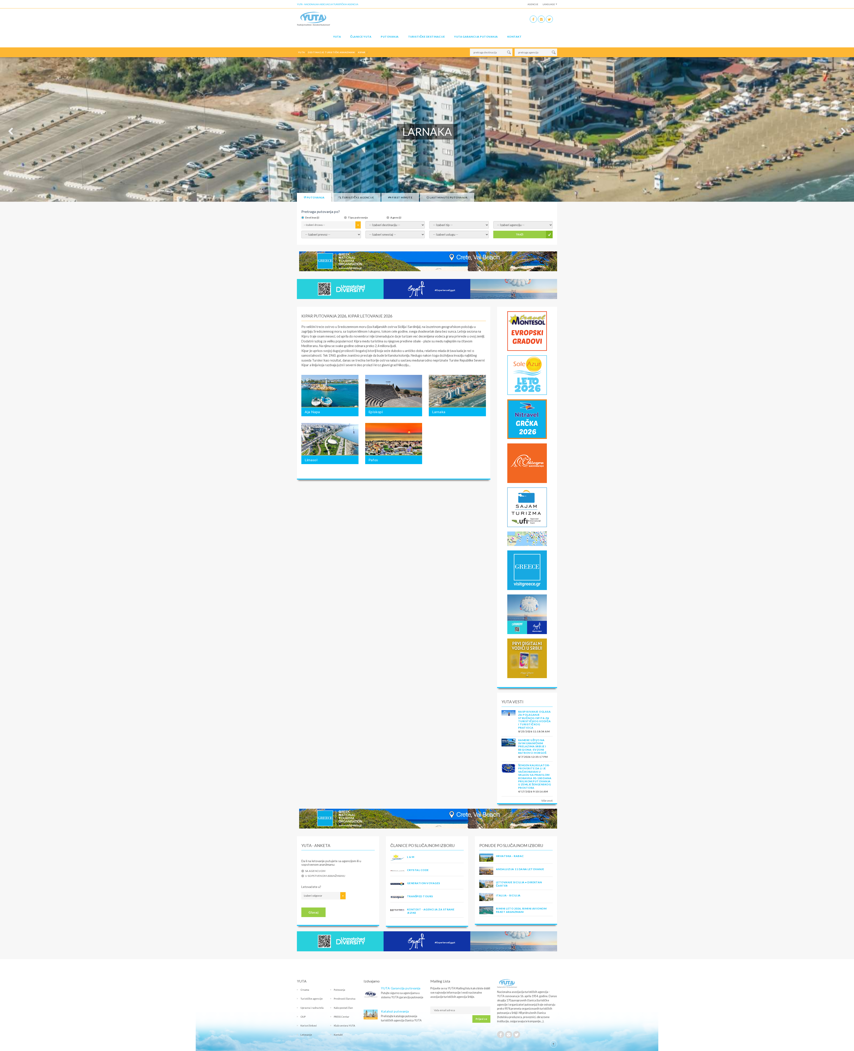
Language (549, 4)
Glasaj (313, 912)
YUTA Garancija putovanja (400, 988)
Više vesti (547, 800)
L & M (410, 857)
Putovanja (390, 36)
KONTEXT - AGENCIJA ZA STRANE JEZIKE (430, 911)
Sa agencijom (315, 871)
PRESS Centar (341, 1016)
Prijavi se (481, 1018)
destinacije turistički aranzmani (331, 52)
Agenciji (395, 217)
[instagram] (541, 19)
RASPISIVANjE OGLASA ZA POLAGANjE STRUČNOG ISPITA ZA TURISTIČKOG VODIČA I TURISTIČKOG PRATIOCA (534, 719)
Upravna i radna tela (312, 1007)
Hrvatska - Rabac (510, 856)
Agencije (533, 4)
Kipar (305, 351)
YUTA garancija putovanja (476, 36)
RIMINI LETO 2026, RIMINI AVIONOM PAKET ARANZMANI (521, 910)
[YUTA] (313, 18)
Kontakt (514, 36)
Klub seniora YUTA (344, 1025)
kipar (361, 52)
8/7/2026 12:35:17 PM (533, 756)
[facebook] (533, 19)
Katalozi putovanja (395, 1011)
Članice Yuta (360, 36)
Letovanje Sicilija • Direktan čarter (519, 884)
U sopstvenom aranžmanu (325, 876)
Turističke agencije (311, 998)
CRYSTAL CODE (418, 870)
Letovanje (306, 1034)
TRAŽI (520, 234)
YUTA (337, 36)
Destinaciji (312, 217)
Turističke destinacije (426, 36)
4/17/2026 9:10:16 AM (533, 791)
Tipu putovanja (358, 217)
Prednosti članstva (344, 998)
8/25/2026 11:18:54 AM (534, 731)
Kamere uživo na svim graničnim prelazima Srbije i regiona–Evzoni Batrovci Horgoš (532, 746)
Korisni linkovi (308, 1025)
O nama (304, 989)
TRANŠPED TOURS (420, 896)
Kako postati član (343, 1007)
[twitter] (549, 19)
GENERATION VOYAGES (423, 883)
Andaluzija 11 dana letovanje (520, 869)
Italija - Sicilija (508, 895)
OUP (303, 1016)
